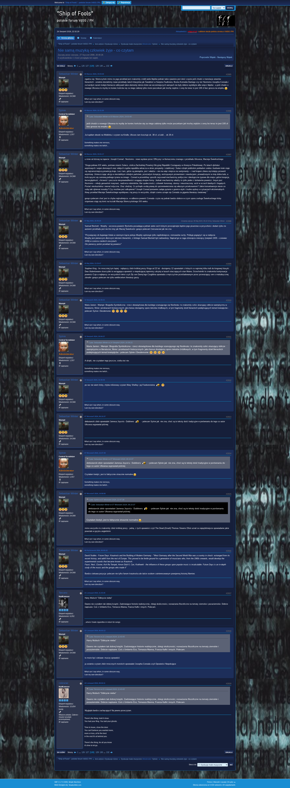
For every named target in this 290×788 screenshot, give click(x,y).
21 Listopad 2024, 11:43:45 (94, 593)
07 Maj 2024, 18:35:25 (92, 221)
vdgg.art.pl (192, 31)
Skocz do (192, 765)
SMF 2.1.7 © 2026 (61, 782)
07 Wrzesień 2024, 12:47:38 (95, 453)
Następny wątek (224, 57)
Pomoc (209, 782)
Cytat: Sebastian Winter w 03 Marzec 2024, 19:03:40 (110, 117)
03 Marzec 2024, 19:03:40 (94, 74)
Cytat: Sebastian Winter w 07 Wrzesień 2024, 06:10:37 (111, 459)
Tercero (63, 592)
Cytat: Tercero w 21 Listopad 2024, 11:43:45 (107, 637)
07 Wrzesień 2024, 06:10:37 (95, 416)
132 (107, 66)
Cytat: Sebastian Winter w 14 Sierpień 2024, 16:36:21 (111, 343)
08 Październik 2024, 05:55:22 (96, 550)
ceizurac (63, 683)
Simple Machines (75, 782)
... (80, 66)
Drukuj (229, 66)
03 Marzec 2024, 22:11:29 (94, 110)
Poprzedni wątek (208, 57)
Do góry (61, 752)
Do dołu (61, 66)
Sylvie (154, 44)
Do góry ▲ (232, 782)
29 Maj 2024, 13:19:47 (92, 263)
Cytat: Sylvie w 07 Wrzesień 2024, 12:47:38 (106, 500)
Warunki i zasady (220, 782)
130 (101, 66)
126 (83, 66)
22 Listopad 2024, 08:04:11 (94, 683)
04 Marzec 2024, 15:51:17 (94, 154)
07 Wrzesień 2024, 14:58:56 (95, 493)
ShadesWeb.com (75, 785)
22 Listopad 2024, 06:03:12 (94, 630)
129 (97, 66)
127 (87, 66)
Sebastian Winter (68, 73)
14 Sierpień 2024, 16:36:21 (94, 300)
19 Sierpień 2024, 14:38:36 (94, 380)
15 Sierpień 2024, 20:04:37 (94, 336)
